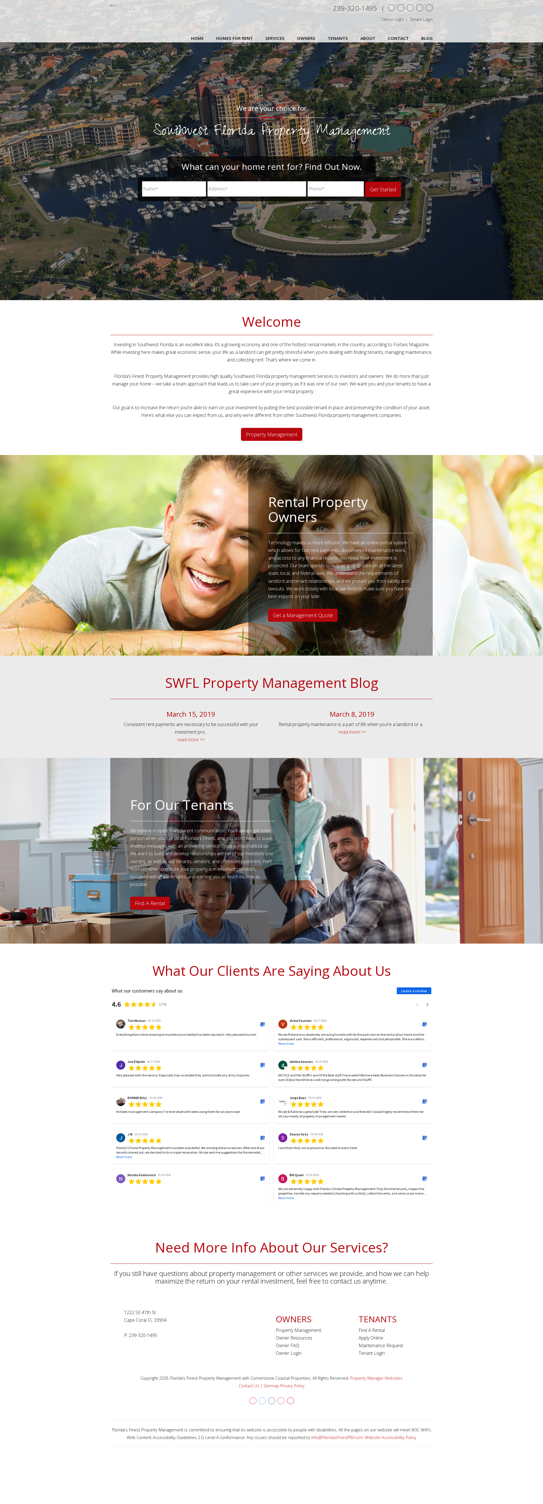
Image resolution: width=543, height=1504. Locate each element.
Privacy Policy (292, 1385)
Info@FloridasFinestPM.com (337, 1437)
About (367, 38)
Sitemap (271, 1385)
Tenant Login (421, 19)
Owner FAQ (287, 1345)
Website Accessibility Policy (390, 1437)
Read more (286, 1043)
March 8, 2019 (352, 714)
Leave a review (414, 990)
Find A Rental (150, 903)
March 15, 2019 (191, 714)
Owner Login (393, 19)
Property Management (272, 434)
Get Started (383, 189)
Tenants (338, 38)
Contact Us (249, 1385)
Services (275, 38)
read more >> (191, 739)
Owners (306, 38)
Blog (427, 38)
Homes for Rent (234, 38)
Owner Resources (294, 1338)
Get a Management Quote (303, 615)
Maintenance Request (381, 1345)
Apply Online (371, 1338)
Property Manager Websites (376, 1378)
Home (197, 38)
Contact (398, 38)
